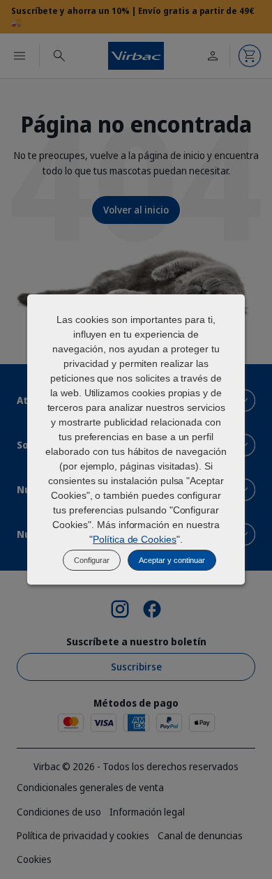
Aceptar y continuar (172, 560)
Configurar (91, 560)
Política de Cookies (134, 539)
